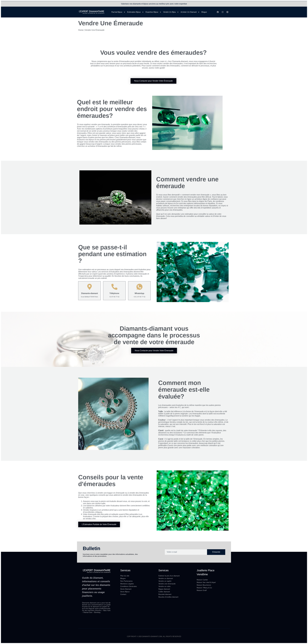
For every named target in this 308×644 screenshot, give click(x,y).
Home (80, 30)
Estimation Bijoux (134, 12)
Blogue (204, 12)
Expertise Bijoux (152, 12)
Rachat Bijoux (116, 12)
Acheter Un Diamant (189, 12)
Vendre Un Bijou (169, 12)
